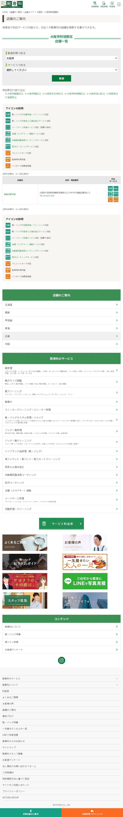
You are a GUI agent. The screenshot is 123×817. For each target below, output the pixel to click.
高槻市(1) (11, 97)
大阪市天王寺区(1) (54, 93)
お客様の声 (8, 703)
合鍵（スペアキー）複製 (18, 490)
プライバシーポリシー (13, 791)
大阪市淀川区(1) (97, 93)
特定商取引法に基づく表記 (15, 778)
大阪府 (39, 12)
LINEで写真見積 (10, 734)
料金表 (5, 691)
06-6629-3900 (48, 195)
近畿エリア (29, 12)
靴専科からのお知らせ (13, 741)
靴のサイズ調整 (36, 382)
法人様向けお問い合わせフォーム (19, 766)
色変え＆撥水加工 (14, 467)
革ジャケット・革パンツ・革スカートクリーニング (32, 459)
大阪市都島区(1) (15, 93)
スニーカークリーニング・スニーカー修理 (28, 409)
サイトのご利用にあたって (15, 785)
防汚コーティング (14, 482)
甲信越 (8, 320)
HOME (5, 12)
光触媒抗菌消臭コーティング (20, 474)
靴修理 (59, 370)
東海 (7, 328)
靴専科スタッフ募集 (12, 753)
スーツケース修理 (30, 500)
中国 (7, 344)
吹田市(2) (113, 93)
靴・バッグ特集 (13, 634)
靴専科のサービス (61, 358)
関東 (7, 312)
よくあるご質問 (10, 697)
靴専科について (13, 626)
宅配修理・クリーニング (18, 509)
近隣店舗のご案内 (31, 814)
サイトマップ (9, 747)
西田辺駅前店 (10, 194)
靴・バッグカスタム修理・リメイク (59, 420)
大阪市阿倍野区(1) (76, 93)
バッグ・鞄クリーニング (42, 442)
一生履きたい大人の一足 (14, 728)
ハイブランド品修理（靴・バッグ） (24, 451)
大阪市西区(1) (34, 93)
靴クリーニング (38, 392)
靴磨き (8, 401)
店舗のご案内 (16, 12)
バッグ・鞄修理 (36, 431)
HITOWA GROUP (10, 797)
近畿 (7, 336)
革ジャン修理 (11, 641)
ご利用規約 (8, 772)
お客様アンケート (14, 649)
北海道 (8, 304)
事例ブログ (8, 716)
